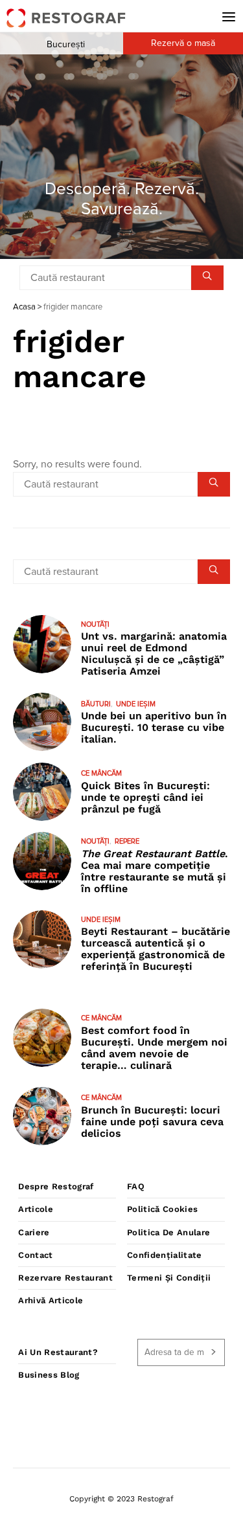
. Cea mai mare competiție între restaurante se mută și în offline (154, 871)
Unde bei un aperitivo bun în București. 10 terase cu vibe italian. (154, 727)
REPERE (127, 841)
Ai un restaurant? (58, 1352)
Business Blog (48, 1375)
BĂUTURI (96, 704)
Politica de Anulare (168, 1232)
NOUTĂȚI (95, 624)
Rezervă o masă (183, 43)
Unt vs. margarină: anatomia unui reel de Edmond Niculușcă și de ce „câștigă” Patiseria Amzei (154, 653)
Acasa (24, 307)
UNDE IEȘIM (136, 704)
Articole (35, 1209)
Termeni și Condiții (169, 1278)
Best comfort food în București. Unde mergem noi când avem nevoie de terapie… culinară (154, 1047)
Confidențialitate (164, 1255)
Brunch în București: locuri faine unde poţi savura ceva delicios (152, 1121)
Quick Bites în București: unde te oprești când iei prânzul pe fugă (145, 797)
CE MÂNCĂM (101, 773)
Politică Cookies (162, 1209)
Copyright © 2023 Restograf (121, 1499)
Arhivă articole (50, 1300)
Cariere (33, 1232)
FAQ (136, 1186)
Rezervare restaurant (65, 1278)
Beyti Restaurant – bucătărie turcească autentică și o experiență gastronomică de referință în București (155, 948)
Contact (35, 1255)
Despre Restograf (55, 1186)
